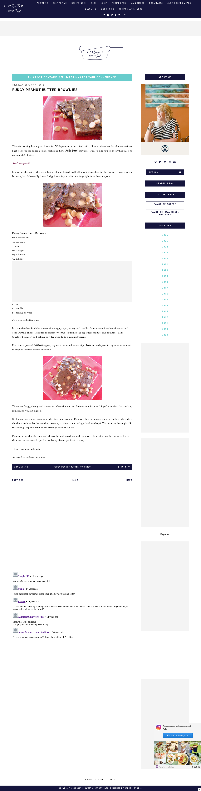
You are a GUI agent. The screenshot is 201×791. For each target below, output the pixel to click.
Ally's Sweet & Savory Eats (93, 788)
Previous (17, 480)
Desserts (90, 9)
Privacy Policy (94, 779)
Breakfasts (156, 3)
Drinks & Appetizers (130, 9)
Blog (94, 3)
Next (129, 480)
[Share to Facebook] (118, 467)
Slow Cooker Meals (179, 3)
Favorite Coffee (165, 204)
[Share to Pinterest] (129, 467)
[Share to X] (122, 467)
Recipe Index (79, 3)
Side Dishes (107, 9)
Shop (104, 3)
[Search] (180, 172)
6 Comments (21, 467)
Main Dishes (137, 3)
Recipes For (119, 3)
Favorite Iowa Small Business (165, 213)
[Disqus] (72, 528)
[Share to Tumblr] (125, 467)
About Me (42, 3)
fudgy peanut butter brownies (72, 467)
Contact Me (60, 3)
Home (75, 480)
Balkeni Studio (133, 788)
